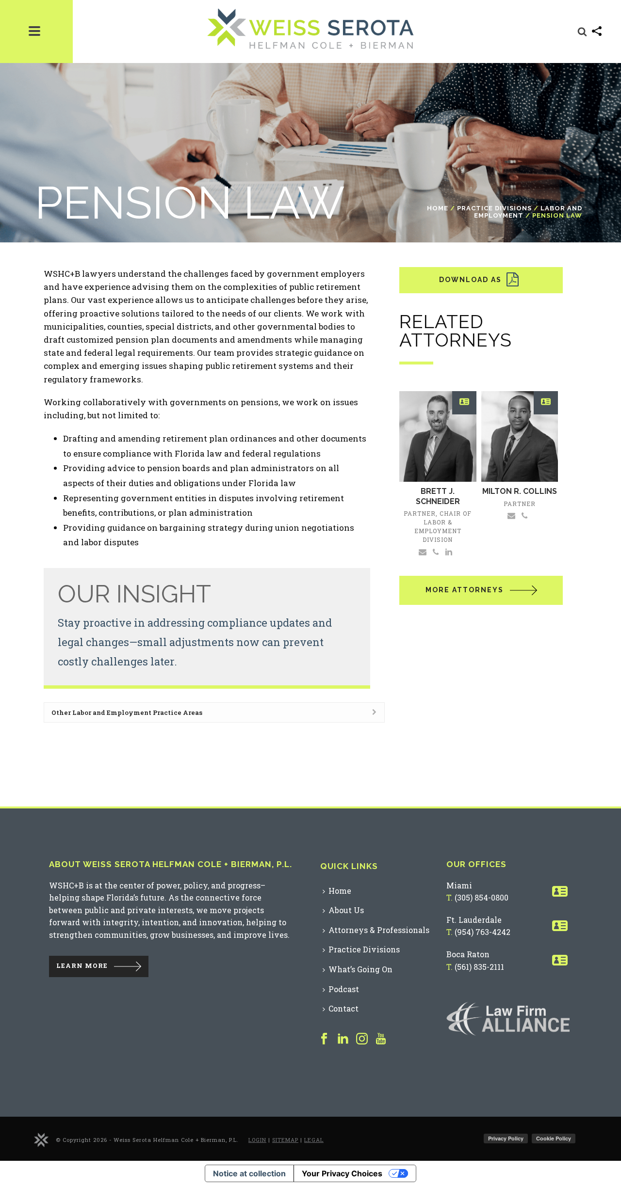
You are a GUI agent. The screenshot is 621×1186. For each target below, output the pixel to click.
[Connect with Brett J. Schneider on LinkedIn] (449, 550)
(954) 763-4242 (482, 932)
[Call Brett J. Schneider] (436, 550)
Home (437, 208)
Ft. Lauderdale (474, 920)
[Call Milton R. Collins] (525, 515)
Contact (343, 1008)
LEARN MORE (82, 965)
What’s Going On (360, 969)
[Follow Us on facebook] (324, 1039)
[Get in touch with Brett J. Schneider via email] (422, 550)
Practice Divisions (494, 208)
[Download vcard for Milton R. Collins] (546, 403)
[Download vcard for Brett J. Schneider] (464, 403)
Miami (459, 885)
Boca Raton (468, 954)
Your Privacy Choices (342, 1173)
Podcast (343, 989)
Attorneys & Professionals (378, 930)
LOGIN (257, 1139)
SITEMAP (285, 1139)
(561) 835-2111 (479, 967)
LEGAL (314, 1139)
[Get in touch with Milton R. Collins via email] (511, 515)
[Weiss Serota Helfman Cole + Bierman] (41, 1139)
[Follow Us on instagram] (362, 1039)
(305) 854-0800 (481, 897)
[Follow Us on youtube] (381, 1039)
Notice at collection (249, 1173)
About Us (346, 910)
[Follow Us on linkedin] (343, 1039)
